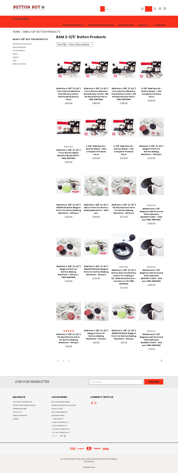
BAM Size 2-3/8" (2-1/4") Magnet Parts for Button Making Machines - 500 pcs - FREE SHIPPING (68, 272)
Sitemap (16, 419)
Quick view (68, 64)
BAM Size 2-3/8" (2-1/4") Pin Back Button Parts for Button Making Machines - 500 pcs (68, 338)
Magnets (16, 57)
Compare (68, 69)
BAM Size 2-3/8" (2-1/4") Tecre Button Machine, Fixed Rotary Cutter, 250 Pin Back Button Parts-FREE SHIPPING (96, 94)
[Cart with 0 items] (164, 8)
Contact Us (143, 25)
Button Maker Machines (61, 402)
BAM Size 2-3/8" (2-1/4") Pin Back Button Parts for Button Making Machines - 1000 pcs (124, 208)
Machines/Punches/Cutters (22, 44)
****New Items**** (58, 419)
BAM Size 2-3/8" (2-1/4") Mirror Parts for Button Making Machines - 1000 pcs (96, 208)
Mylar (15, 60)
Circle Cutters (57, 409)
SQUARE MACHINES (58, 415)
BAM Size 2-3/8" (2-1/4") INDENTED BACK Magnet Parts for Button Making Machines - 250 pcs (123, 334)
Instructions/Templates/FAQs (101, 25)
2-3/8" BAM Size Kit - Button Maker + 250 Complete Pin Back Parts (151, 92)
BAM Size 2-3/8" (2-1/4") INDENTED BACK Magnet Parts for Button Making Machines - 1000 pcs (68, 208)
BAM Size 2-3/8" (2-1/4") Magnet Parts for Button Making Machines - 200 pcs (96, 334)
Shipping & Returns (126, 25)
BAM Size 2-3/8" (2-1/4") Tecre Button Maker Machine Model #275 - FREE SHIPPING (68, 154)
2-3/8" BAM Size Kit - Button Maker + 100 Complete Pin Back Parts (123, 150)
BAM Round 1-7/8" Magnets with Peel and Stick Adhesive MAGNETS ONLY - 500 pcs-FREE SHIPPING (151, 275)
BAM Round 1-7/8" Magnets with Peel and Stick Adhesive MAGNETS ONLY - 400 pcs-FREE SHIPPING (151, 340)
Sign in (15, 415)
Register (24, 415)
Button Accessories (19, 64)
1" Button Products (59, 426)
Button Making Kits (19, 47)
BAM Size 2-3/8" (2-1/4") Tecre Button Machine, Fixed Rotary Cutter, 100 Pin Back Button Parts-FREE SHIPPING (124, 94)
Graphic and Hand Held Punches (64, 405)
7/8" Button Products (60, 422)
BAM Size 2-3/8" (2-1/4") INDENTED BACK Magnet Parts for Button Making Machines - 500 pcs (96, 270)
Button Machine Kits (59, 412)
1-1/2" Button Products (61, 432)
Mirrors (15, 54)
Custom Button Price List (73, 25)
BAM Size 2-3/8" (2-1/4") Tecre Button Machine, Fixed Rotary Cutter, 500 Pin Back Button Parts (68, 94)
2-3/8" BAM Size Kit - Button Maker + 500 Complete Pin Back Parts (96, 150)
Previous (171, 465)
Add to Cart (68, 74)
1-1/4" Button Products (61, 429)
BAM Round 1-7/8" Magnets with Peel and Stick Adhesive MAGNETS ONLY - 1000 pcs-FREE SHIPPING (151, 214)
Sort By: (62, 44)
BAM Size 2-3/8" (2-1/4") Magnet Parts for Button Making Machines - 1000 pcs (151, 150)
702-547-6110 (160, 25)
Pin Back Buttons (19, 50)
